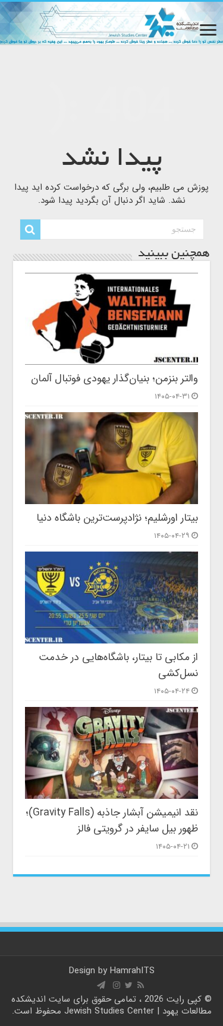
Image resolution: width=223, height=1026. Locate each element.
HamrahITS (132, 971)
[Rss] (140, 985)
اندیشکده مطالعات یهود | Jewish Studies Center (111, 1005)
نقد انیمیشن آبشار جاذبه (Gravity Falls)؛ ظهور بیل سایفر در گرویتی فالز (112, 821)
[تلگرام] (101, 985)
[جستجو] (30, 229)
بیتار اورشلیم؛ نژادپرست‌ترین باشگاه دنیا (117, 518)
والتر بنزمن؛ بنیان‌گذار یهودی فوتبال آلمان (114, 379)
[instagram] (116, 985)
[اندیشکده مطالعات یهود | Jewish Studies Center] (111, 23)
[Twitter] (129, 985)
